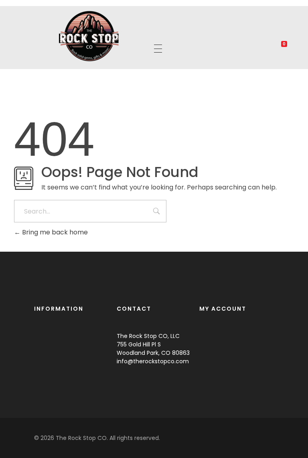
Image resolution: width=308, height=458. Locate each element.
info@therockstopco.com (153, 361)
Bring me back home (54, 232)
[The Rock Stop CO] (89, 36)
